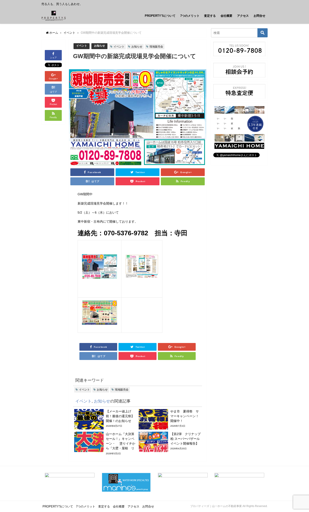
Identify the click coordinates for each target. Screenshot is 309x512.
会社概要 (226, 15)
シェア (53, 57)
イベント (81, 45)
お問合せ (259, 15)
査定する (210, 15)
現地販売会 (156, 46)
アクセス (243, 15)
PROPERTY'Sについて (160, 15)
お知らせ (99, 45)
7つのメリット (190, 15)
